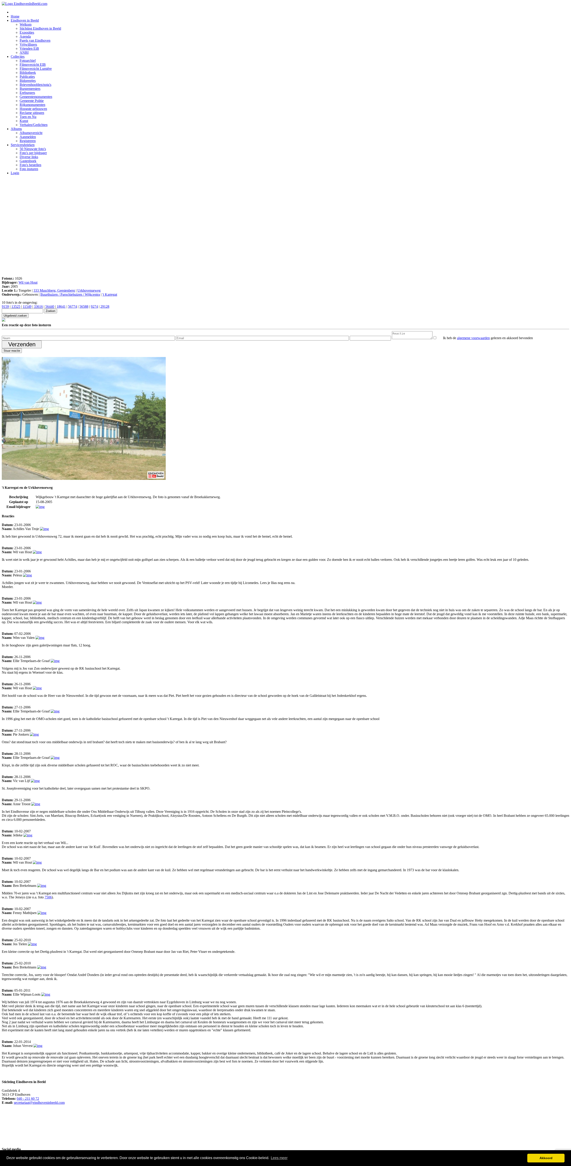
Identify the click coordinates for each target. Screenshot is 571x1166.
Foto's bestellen (30, 165)
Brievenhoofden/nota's (35, 85)
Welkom (25, 24)
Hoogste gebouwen (33, 109)
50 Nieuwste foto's (33, 149)
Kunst (24, 121)
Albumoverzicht (31, 133)
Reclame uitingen (32, 113)
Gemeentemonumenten (36, 97)
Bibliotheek (28, 72)
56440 (49, 306)
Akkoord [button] (546, 1158)
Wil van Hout (28, 282)
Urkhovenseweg (89, 290)
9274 (94, 306)
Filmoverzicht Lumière (36, 68)
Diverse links (29, 157)
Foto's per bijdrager (33, 153)
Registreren (28, 141)
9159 (5, 306)
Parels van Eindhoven (35, 40)
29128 (104, 306)
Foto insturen (29, 169)
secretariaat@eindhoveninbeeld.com (39, 1102)
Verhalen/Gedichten (34, 125)
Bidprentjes (28, 81)
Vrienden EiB (29, 48)
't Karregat (109, 294)
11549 (27, 306)
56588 (83, 306)
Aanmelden (28, 137)
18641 (61, 306)
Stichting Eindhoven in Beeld (40, 28)
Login (15, 173)
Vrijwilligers (28, 44)
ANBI (24, 52)
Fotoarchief (28, 60)
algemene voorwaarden (473, 338)
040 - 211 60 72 (28, 1098)
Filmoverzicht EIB (33, 64)
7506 (48, 897)
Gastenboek (28, 161)
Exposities (27, 32)
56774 (72, 306)
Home (15, 16)
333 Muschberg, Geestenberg (54, 290)
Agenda (25, 36)
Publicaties (27, 76)
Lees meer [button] (279, 1158)
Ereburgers (27, 93)
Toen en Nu (28, 117)
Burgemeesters (30, 89)
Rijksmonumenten (32, 105)
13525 (15, 306)
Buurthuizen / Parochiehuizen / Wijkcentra (70, 294)
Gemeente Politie (32, 101)
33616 (38, 306)
